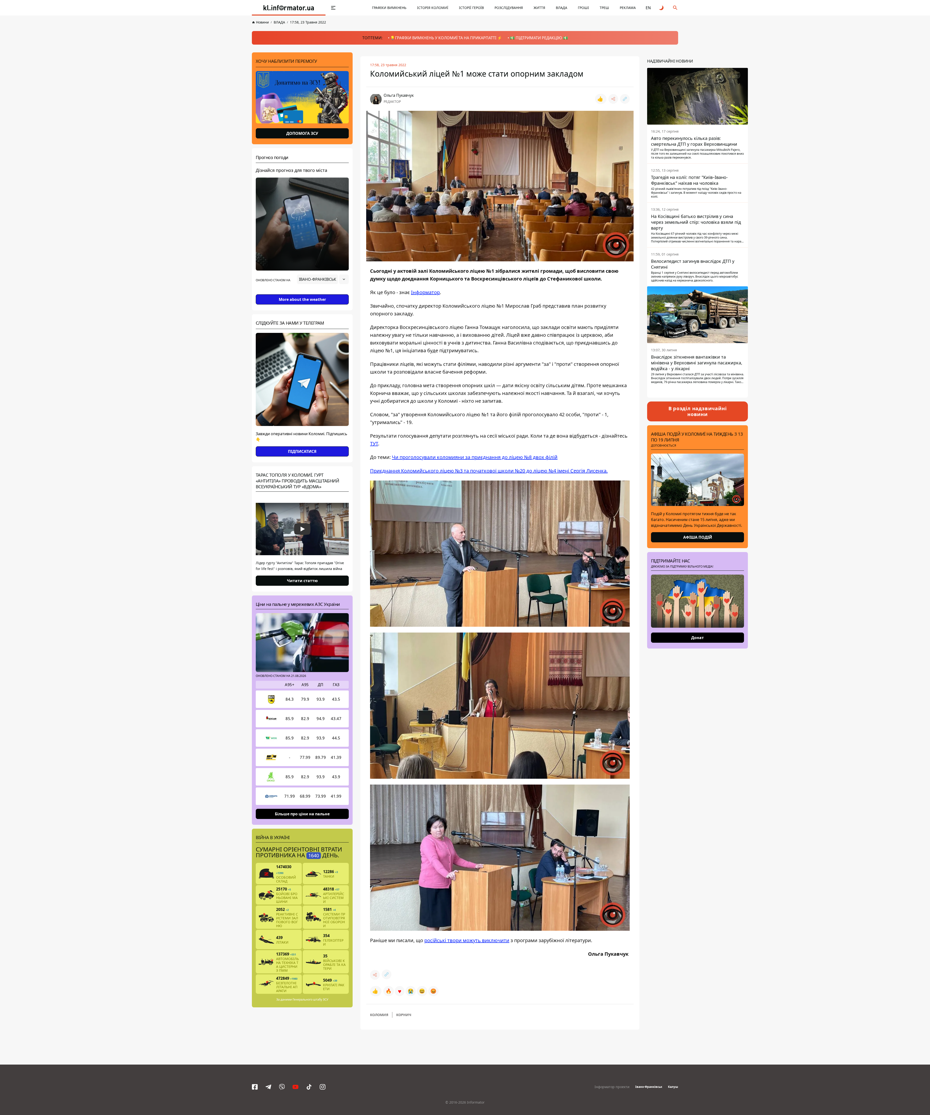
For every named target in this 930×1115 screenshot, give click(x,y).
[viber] (282, 1087)
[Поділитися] (613, 99)
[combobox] (323, 279)
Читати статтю (302, 580)
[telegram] (268, 1087)
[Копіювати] (625, 99)
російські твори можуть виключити (466, 940)
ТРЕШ (604, 7)
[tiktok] (309, 1087)
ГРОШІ (583, 7)
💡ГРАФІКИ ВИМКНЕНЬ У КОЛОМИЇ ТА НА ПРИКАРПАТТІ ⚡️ (446, 37)
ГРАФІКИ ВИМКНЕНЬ (389, 7)
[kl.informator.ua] (289, 8)
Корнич (403, 1014)
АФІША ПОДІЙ (697, 537)
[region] (302, 293)
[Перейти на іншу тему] (662, 8)
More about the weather (302, 299)
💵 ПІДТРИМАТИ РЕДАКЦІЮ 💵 (539, 37)
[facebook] (255, 1087)
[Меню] (333, 8)
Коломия (379, 1014)
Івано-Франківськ (648, 1087)
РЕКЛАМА (628, 7)
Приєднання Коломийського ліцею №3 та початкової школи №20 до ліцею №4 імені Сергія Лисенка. (489, 470)
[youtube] (295, 1087)
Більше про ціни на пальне (302, 814)
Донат (697, 637)
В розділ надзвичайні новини (697, 411)
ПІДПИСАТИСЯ (302, 451)
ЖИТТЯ (539, 7)
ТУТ (374, 443)
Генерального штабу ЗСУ (310, 999)
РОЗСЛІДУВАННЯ (509, 7)
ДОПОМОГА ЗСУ (302, 133)
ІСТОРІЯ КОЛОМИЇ (432, 7)
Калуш (673, 1087)
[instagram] (323, 1087)
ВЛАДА (561, 7)
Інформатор (425, 292)
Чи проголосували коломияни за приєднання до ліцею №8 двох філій (475, 457)
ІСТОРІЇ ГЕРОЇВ (471, 7)
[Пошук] (675, 8)
